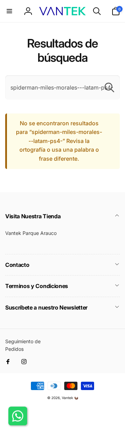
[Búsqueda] (109, 87)
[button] (9, 11)
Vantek (67, 398)
